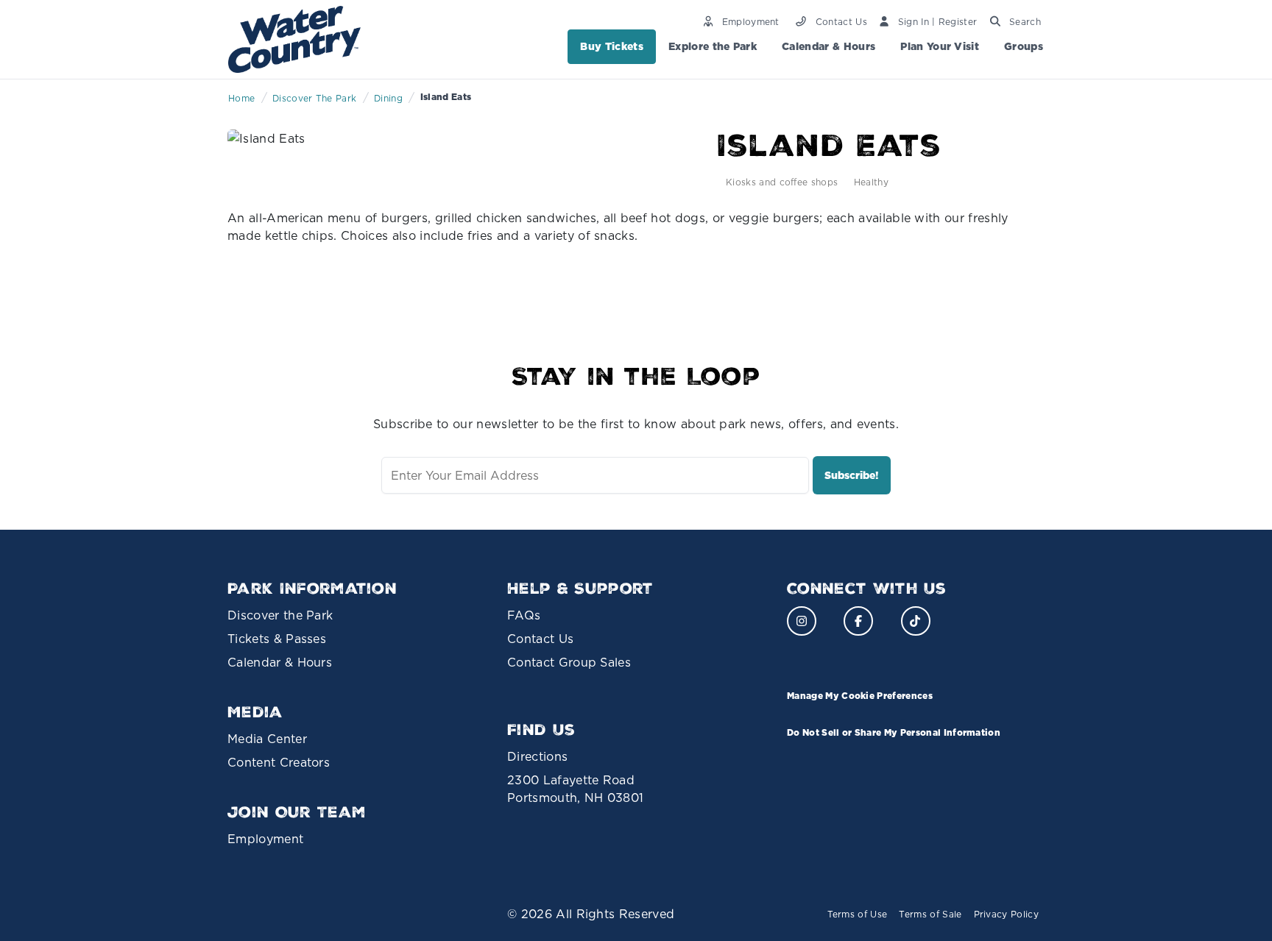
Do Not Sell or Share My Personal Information (893, 732)
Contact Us (540, 639)
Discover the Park (280, 615)
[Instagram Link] (801, 621)
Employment (265, 839)
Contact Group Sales (569, 662)
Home (241, 98)
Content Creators (278, 762)
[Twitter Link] (915, 621)
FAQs (523, 615)
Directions (537, 756)
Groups (1023, 46)
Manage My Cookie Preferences (860, 695)
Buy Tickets (611, 46)
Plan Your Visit (939, 46)
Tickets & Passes (276, 639)
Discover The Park (314, 98)
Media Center (267, 739)
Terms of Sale (930, 914)
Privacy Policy (1006, 914)
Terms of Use (857, 914)
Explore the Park (712, 46)
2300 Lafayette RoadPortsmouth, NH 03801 (575, 789)
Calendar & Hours (828, 46)
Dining (388, 98)
